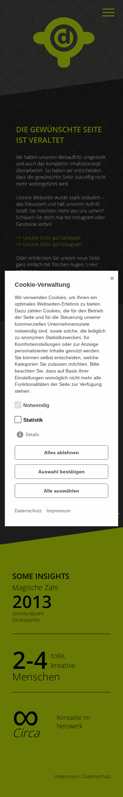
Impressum (58, 510)
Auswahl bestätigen (61, 471)
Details (32, 434)
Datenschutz (28, 510)
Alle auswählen (61, 491)
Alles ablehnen (61, 452)
